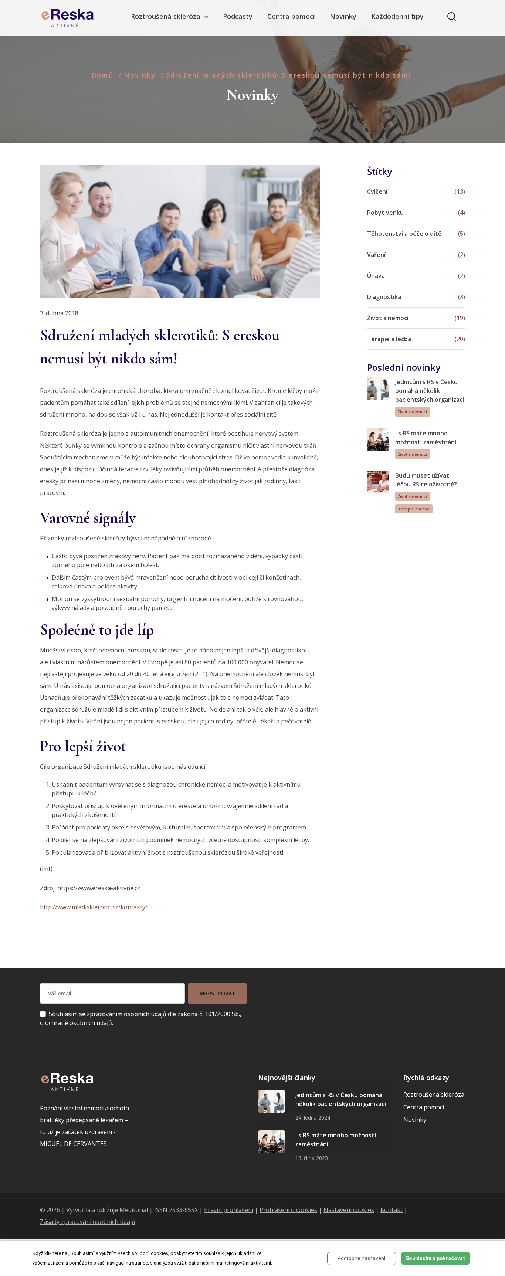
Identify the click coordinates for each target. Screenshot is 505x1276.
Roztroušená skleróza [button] (166, 16)
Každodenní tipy (397, 16)
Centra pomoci (291, 16)
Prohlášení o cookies (288, 1210)
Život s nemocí (412, 411)
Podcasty (238, 16)
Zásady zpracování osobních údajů (87, 1222)
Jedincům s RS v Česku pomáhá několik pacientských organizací (429, 391)
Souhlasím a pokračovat (435, 1258)
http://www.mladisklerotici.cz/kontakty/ (94, 907)
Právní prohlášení (228, 1210)
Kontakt (391, 1210)
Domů (102, 75)
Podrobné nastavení (361, 1258)
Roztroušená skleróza (433, 1094)
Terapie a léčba (414, 509)
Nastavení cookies (348, 1210)
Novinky (343, 16)
